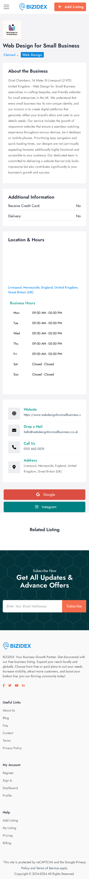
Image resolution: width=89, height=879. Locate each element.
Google (48, 494)
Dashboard (10, 788)
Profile (7, 795)
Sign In (7, 780)
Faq (5, 725)
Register (8, 773)
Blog (6, 718)
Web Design (32, 54)
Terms (7, 740)
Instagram (48, 506)
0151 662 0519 (34, 448)
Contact (8, 733)
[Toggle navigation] (6, 6)
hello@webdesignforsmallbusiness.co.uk (51, 432)
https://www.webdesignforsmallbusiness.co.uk (55, 414)
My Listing (9, 828)
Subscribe (74, 606)
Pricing (8, 835)
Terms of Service (47, 868)
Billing (7, 843)
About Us (9, 710)
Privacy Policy (12, 748)
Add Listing (74, 6)
